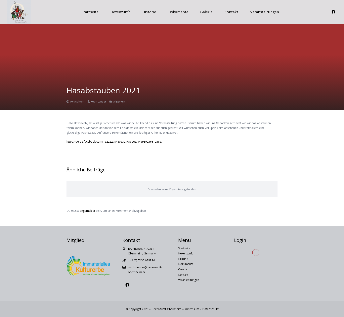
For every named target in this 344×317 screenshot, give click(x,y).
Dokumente (186, 264)
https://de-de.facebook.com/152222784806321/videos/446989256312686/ (114, 141)
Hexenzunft (185, 253)
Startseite (184, 248)
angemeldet (87, 211)
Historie (183, 259)
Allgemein (119, 101)
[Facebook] (333, 12)
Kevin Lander (98, 101)
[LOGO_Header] (19, 12)
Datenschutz (210, 309)
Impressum (192, 309)
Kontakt (183, 274)
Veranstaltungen (188, 280)
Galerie (182, 269)
